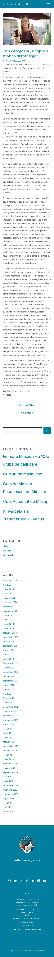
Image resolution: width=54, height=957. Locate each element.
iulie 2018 (7, 803)
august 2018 (8, 798)
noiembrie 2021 (10, 711)
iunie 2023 (7, 654)
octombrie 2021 (10, 715)
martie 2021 (8, 737)
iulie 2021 (7, 729)
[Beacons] (27, 4)
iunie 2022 (7, 689)
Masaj (5, 546)
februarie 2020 (10, 763)
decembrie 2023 (10, 637)
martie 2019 (8, 781)
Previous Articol (27, 405)
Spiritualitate (8, 555)
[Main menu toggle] (48, 4)
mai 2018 (7, 807)
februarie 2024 (10, 633)
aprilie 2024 (8, 624)
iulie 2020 (7, 755)
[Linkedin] (33, 880)
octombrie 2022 (10, 676)
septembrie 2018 (10, 794)
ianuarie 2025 (9, 598)
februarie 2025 (10, 593)
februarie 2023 (10, 663)
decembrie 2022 (10, 672)
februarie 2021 (9, 742)
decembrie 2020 (10, 746)
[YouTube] (11, 4)
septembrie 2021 (10, 720)
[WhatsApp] (23, 4)
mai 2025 (7, 585)
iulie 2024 (7, 615)
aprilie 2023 (8, 659)
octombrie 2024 (10, 606)
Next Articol (27, 412)
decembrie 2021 (10, 707)
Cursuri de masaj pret (23, 474)
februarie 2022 (10, 698)
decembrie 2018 (10, 785)
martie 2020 (8, 759)
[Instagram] (15, 4)
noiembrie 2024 (10, 602)
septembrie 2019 (10, 772)
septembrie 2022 (11, 681)
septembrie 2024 (11, 611)
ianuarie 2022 (9, 702)
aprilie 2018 (8, 811)
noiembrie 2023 (10, 641)
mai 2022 (7, 694)
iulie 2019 (7, 776)
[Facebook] (7, 4)
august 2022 (8, 685)
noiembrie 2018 (10, 790)
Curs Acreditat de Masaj (25, 501)
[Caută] (47, 430)
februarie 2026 (10, 580)
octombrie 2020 (10, 750)
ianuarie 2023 (9, 668)
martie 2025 (8, 589)
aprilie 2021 (8, 733)
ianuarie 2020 (9, 768)
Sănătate (7, 551)
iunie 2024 (8, 619)
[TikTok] (19, 4)
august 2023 (8, 650)
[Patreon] (4, 4)
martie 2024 (8, 628)
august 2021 (8, 724)
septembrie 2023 (11, 646)
